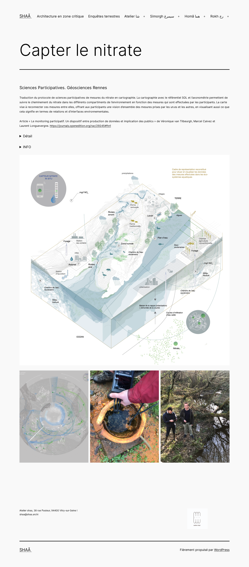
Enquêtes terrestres (104, 16)
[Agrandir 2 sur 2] (225, 375)
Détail (27, 136)
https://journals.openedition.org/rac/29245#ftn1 (80, 125)
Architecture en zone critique (60, 16)
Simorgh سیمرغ (162, 16)
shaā (25, 16)
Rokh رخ (216, 16)
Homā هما (192, 16)
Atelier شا (132, 16)
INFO (27, 147)
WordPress (222, 550)
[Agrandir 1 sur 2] (154, 375)
